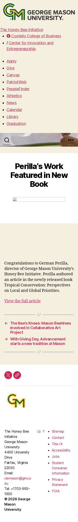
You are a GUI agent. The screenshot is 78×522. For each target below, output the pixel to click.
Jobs (56, 456)
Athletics (14, 96)
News (11, 102)
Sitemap (58, 431)
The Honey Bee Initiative (21, 29)
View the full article (22, 301)
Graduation (16, 123)
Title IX (57, 444)
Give (10, 68)
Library (12, 116)
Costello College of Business (35, 36)
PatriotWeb (16, 82)
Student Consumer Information (61, 468)
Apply (11, 61)
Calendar (14, 109)
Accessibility (61, 450)
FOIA (56, 491)
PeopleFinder (17, 89)
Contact (58, 437)
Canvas (13, 75)
